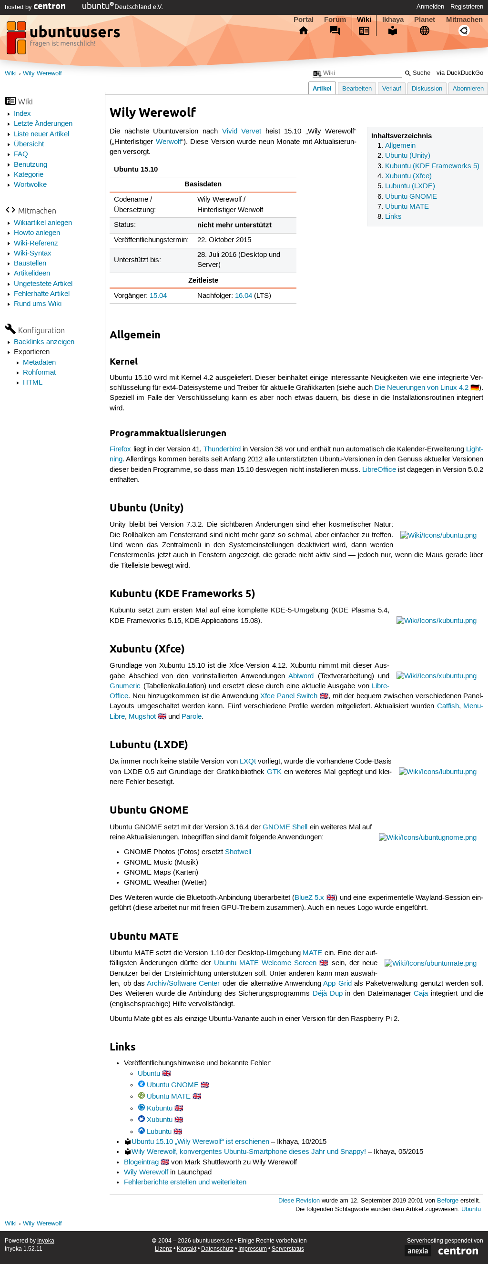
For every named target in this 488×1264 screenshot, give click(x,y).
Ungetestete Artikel (43, 284)
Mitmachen (464, 19)
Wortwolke (30, 185)
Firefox (120, 449)
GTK (274, 772)
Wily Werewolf (42, 73)
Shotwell (238, 852)
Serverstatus (288, 1249)
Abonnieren (468, 88)
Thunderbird (222, 449)
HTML (32, 382)
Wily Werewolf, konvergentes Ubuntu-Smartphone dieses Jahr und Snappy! (249, 1152)
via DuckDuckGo (460, 73)
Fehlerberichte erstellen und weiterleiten (185, 1182)
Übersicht (29, 144)
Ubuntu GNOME (411, 197)
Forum (335, 19)
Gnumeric (125, 686)
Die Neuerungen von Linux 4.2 (421, 388)
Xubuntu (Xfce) (408, 176)
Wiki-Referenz (36, 243)
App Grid (337, 983)
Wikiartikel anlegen (43, 223)
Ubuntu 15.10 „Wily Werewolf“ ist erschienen (200, 1142)
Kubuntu (160, 1108)
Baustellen (30, 263)
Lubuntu (159, 1132)
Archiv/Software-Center (183, 983)
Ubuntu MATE (407, 207)
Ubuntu (149, 1074)
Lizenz (163, 1249)
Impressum (252, 1249)
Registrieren (466, 6)
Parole (192, 717)
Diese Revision (299, 1200)
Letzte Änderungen (43, 124)
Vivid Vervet (242, 131)
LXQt (248, 761)
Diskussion (427, 88)
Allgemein (400, 146)
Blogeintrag (141, 1162)
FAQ (21, 154)
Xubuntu (160, 1120)
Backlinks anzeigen (44, 342)
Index (22, 114)
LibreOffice (379, 470)
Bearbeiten (357, 88)
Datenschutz (217, 1249)
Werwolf (168, 142)
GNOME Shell (285, 827)
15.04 (158, 296)
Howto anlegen (37, 233)
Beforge (447, 1200)
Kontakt (186, 1249)
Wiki (364, 19)
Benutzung (30, 165)
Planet (424, 19)
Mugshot (142, 717)
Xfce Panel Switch (288, 696)
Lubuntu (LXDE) (410, 186)
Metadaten (39, 362)
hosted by (19, 7)
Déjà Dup (328, 993)
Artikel (322, 88)
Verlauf (391, 88)
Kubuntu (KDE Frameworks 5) (432, 166)
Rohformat (39, 372)
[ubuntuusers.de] (64, 40)
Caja (421, 993)
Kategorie (28, 175)
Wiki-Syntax (32, 253)
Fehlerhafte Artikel (42, 294)
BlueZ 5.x (309, 898)
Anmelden (430, 6)
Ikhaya (393, 19)
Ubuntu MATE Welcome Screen (265, 963)
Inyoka (45, 1240)
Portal (304, 19)
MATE (312, 953)
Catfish (448, 706)
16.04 (243, 296)
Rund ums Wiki (37, 304)
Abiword (301, 676)
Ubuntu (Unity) (407, 156)
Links (393, 217)
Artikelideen (32, 273)
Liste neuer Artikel (41, 134)
